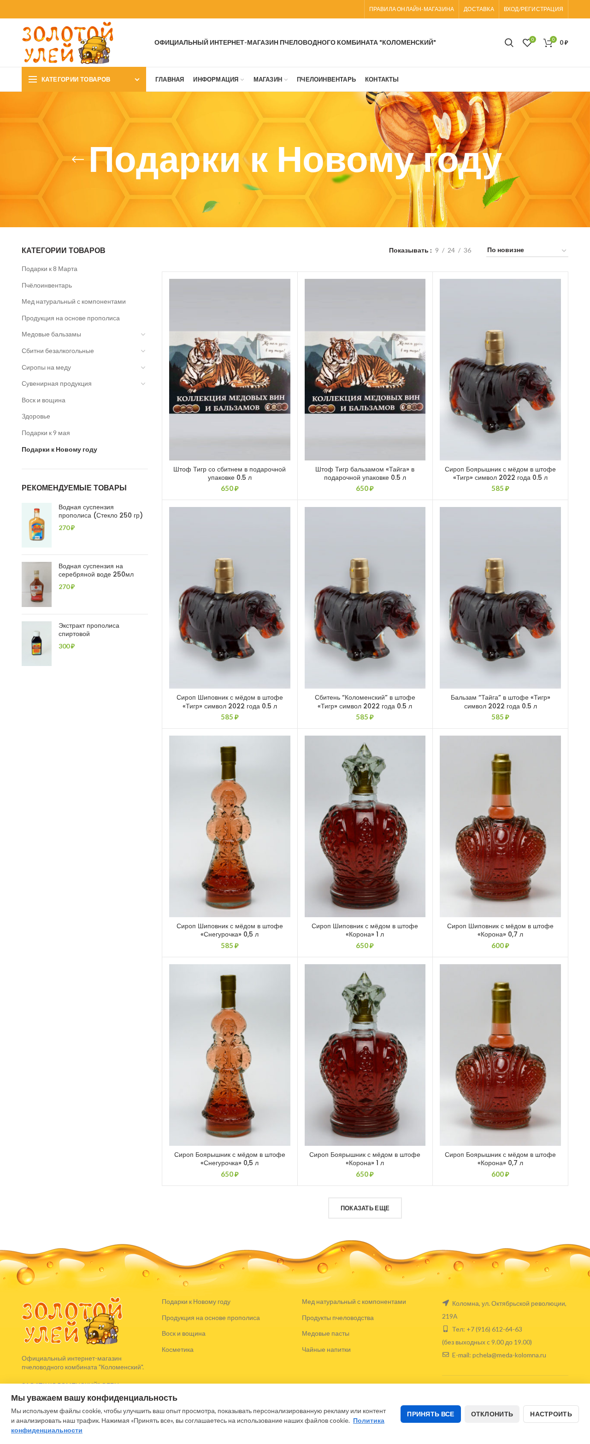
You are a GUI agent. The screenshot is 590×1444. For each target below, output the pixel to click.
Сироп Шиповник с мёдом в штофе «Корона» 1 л (365, 930)
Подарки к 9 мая (46, 432)
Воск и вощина (43, 400)
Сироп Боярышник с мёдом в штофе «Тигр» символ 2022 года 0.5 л (500, 473)
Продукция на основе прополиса (71, 318)
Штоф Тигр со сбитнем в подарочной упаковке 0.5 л (229, 473)
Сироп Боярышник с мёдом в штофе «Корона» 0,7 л (500, 1158)
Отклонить (492, 1414)
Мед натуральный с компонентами (74, 301)
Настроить (551, 1414)
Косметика (178, 1349)
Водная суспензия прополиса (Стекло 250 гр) (101, 511)
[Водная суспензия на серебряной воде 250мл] (37, 584)
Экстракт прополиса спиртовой (89, 629)
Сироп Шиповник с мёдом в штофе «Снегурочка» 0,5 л (230, 930)
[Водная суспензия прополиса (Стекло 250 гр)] (37, 525)
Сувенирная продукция (57, 383)
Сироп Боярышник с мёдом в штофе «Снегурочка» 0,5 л (229, 1158)
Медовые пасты (325, 1333)
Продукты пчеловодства (338, 1317)
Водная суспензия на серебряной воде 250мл (96, 570)
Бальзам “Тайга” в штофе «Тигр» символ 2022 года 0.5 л (500, 701)
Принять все (430, 1414)
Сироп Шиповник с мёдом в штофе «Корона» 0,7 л (500, 930)
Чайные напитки (326, 1349)
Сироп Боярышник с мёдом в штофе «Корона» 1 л (364, 1158)
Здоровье (36, 416)
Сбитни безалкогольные (58, 350)
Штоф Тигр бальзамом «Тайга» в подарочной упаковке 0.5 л (364, 473)
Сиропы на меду (46, 367)
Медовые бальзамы (51, 334)
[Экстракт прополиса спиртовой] (37, 643)
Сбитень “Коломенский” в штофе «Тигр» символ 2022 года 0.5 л (365, 701)
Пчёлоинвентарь (47, 285)
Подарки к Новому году (59, 449)
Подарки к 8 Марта (49, 268)
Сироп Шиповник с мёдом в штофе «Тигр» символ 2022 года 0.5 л (230, 701)
